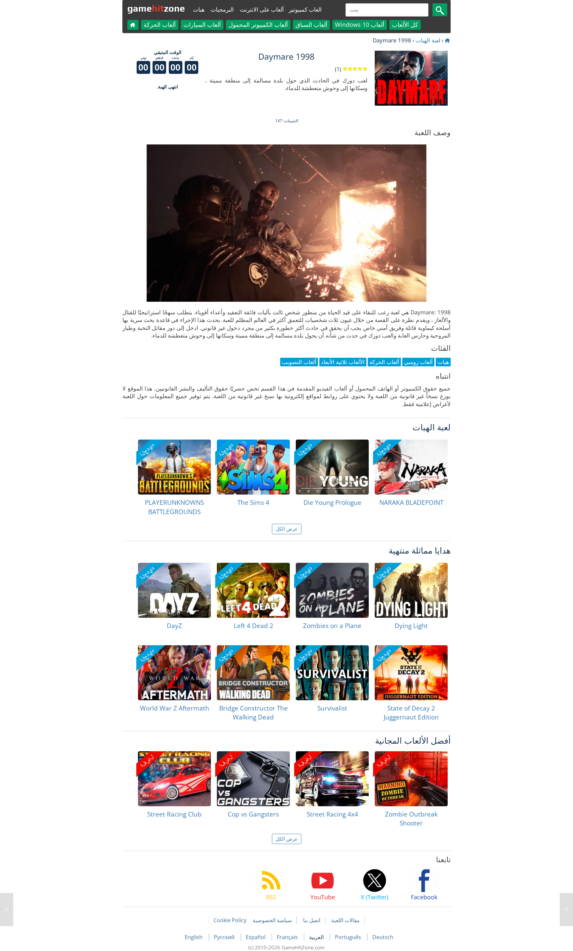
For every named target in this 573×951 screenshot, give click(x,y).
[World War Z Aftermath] (174, 672)
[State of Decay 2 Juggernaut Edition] (411, 672)
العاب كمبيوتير (305, 9)
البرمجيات (222, 9)
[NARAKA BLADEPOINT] (411, 467)
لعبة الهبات (427, 40)
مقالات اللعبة (345, 920)
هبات (199, 9)
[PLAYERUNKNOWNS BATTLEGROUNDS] (174, 467)
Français (288, 937)
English (194, 937)
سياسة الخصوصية (272, 920)
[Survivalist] (332, 672)
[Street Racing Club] (174, 778)
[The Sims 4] (253, 467)
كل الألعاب (405, 24)
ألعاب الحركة (160, 24)
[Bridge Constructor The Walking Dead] (253, 672)
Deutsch (382, 937)
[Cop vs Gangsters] (253, 778)
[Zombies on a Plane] (332, 590)
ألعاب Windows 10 (359, 24)
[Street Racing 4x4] (332, 778)
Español (256, 937)
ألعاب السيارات (202, 24)
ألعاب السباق (311, 24)
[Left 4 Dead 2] (253, 590)
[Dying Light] (411, 590)
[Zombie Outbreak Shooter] (411, 778)
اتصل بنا (311, 920)
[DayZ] (174, 590)
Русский (225, 937)
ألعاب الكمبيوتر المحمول (258, 24)
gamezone (156, 8)
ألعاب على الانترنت (262, 9)
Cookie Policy (230, 920)
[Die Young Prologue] (332, 467)
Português (348, 937)
